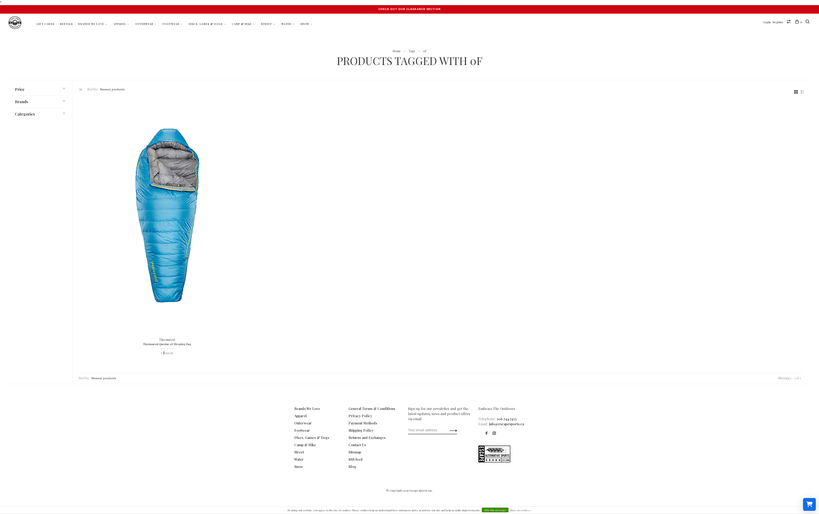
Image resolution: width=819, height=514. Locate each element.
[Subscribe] (477, 287)
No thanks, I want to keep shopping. (462, 314)
